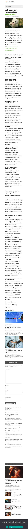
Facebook (8, 302)
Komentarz (8, 369)
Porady (13, 14)
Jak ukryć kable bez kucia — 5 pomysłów (15, 423)
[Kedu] (14, 2)
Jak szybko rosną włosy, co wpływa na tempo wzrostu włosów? (16, 495)
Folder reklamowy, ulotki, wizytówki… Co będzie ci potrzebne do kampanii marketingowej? (13, 508)
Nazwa (7, 385)
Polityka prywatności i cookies (16, 527)
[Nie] (26, 524)
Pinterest (8, 307)
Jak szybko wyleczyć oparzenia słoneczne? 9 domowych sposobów (13, 482)
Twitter (14, 302)
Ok (7, 527)
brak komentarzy (15, 16)
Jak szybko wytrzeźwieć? (16, 514)
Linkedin (14, 304)
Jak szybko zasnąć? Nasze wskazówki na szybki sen (16, 501)
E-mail (6, 390)
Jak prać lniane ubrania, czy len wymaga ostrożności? (13, 351)
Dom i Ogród (8, 14)
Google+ (8, 304)
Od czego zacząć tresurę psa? (12, 46)
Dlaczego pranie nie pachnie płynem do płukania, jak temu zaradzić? (13, 327)
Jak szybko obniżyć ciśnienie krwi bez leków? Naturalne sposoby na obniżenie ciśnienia (13, 441)
